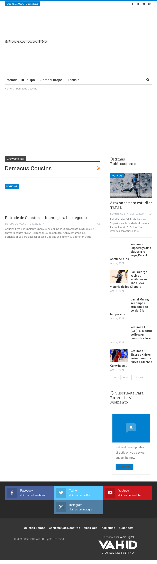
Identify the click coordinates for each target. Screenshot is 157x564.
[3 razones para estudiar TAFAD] (131, 185)
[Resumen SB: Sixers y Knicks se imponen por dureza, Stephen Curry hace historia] (119, 355)
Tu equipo (27, 80)
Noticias (11, 186)
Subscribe (124, 467)
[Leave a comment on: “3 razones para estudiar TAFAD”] (150, 214)
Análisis (73, 80)
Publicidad (108, 528)
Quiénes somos (34, 528)
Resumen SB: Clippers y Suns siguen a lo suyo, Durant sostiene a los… (130, 252)
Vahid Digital (127, 537)
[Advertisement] (117, 40)
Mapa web (90, 528)
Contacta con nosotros (64, 528)
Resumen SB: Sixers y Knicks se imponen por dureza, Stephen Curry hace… (131, 358)
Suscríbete (126, 528)
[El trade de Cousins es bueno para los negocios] (26, 198)
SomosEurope (51, 80)
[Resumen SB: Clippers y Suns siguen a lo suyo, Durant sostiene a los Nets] (119, 249)
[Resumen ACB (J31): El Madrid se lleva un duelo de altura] (119, 331)
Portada (12, 80)
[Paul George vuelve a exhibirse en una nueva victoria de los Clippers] (119, 276)
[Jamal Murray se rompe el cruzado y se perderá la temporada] (119, 304)
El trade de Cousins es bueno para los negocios (47, 217)
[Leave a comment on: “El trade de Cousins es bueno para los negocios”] (98, 224)
